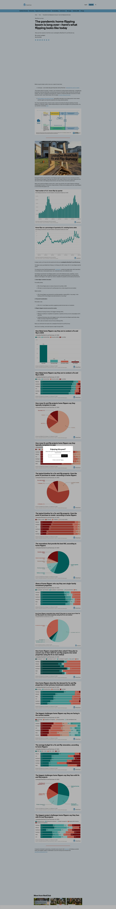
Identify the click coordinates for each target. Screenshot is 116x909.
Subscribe (64, 455)
